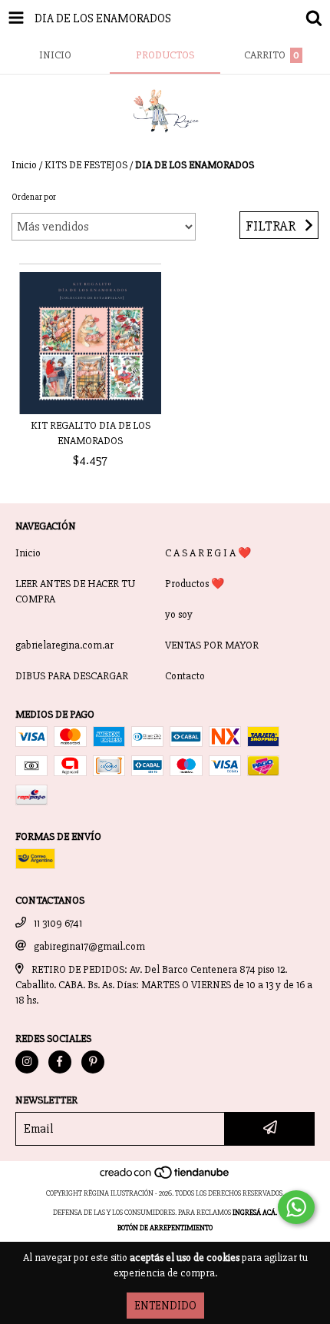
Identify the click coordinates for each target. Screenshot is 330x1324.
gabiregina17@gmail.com (89, 946)
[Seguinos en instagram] (26, 1061)
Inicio (24, 164)
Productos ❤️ (194, 583)
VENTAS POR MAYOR (212, 645)
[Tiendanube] (165, 1178)
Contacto (185, 675)
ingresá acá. (255, 1212)
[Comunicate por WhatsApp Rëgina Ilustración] (296, 1207)
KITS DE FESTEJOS (86, 164)
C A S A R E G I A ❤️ (208, 552)
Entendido (165, 1305)
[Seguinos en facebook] (59, 1061)
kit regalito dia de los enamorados (90, 433)
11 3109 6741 (58, 923)
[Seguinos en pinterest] (92, 1061)
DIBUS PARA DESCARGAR (71, 675)
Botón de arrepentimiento (165, 1228)
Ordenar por (34, 197)
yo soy (179, 614)
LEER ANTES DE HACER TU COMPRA (75, 591)
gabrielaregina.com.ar (64, 645)
